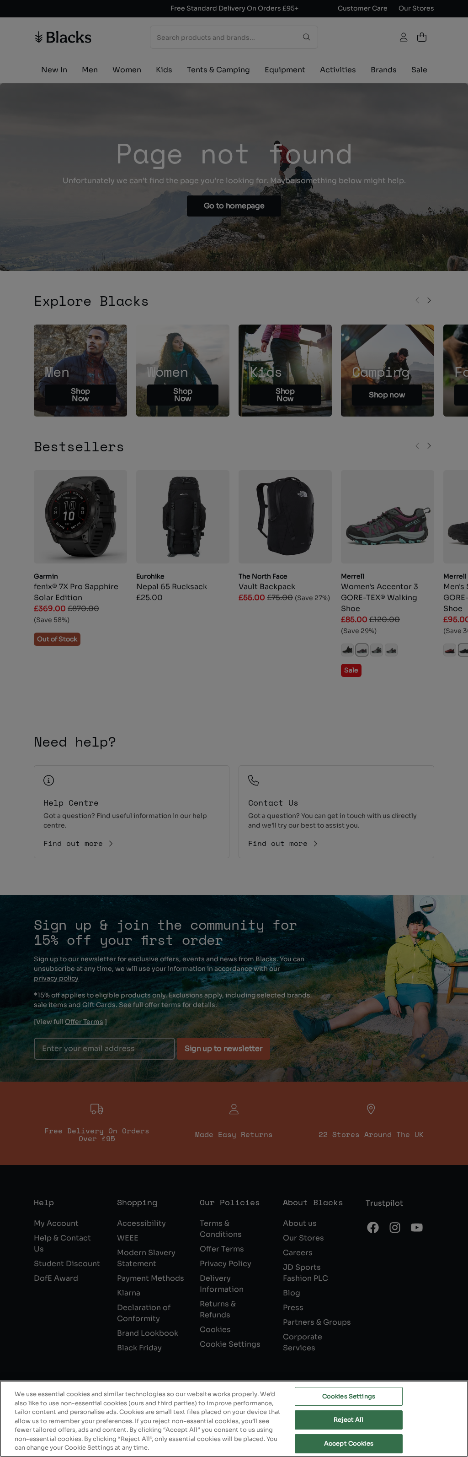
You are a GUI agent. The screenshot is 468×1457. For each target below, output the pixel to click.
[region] (234, 1419)
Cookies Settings (348, 1396)
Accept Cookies (348, 1443)
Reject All (348, 1420)
